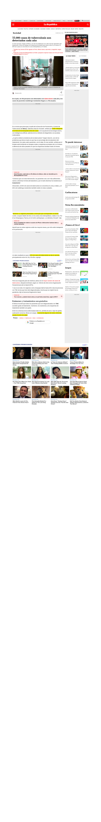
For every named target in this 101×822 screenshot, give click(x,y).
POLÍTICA (26, 28)
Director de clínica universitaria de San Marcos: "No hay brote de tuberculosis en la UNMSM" (72, 164)
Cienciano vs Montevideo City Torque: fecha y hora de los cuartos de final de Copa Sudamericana (72, 211)
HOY (12, 20)
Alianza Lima (32, 20)
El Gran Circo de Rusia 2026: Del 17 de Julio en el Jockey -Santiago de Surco (72, 261)
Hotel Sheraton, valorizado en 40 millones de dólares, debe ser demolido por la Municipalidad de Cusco (35, 174)
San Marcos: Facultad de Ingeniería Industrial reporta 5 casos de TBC (72, 155)
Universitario (40, 20)
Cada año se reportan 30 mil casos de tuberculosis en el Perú (72, 147)
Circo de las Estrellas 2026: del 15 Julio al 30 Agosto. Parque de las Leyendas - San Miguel (72, 231)
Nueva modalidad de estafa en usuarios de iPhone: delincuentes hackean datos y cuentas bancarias (36, 223)
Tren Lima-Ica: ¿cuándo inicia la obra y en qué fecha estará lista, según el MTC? (36, 297)
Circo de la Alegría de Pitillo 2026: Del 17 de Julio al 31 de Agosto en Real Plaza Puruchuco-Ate (72, 246)
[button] (13, 24)
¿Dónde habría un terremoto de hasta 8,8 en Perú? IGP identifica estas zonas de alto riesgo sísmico (72, 70)
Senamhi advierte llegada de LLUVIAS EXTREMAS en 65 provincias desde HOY (72, 218)
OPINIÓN (31, 28)
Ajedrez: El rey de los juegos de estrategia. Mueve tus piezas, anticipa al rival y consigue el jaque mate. (72, 289)
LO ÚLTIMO (20, 28)
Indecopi (25, 20)
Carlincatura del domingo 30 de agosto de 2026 (72, 198)
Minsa (34, 318)
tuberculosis (48, 98)
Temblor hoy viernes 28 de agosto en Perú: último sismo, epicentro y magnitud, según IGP (37, 50)
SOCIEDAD (43, 28)
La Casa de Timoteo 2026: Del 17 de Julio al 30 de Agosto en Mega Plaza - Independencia (71, 239)
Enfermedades (40, 318)
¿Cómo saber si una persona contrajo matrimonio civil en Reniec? (72, 170)
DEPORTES (58, 28)
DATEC (76, 28)
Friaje (64, 20)
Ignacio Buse (48, 20)
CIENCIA (53, 28)
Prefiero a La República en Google (37, 322)
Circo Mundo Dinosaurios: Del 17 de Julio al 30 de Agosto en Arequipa (71, 253)
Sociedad (17, 33)
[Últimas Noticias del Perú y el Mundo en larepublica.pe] (50, 24)
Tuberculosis (28, 318)
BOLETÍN (81, 28)
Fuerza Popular (57, 20)
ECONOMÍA (37, 28)
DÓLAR (72, 28)
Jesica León (18, 93)
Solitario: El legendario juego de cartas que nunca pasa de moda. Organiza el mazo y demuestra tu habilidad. (72, 282)
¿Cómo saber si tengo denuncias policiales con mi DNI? (72, 185)
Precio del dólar (71, 20)
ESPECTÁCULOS (66, 28)
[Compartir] (61, 92)
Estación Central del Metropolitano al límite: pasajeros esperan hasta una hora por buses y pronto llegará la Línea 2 (38, 53)
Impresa (22, 318)
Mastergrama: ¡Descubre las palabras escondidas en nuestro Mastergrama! (72, 273)
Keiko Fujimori (18, 20)
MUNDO (48, 28)
